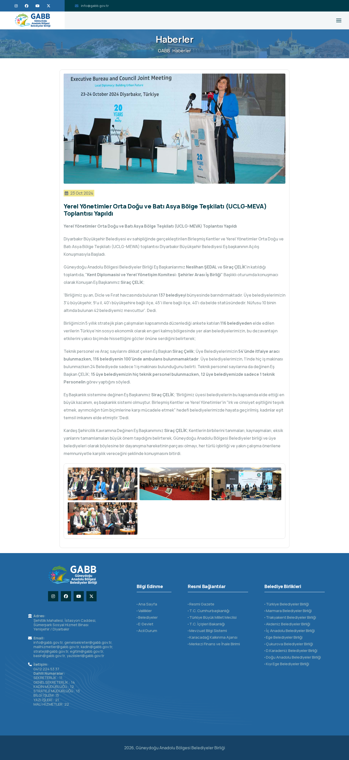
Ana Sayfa (147, 604)
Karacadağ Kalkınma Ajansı (213, 637)
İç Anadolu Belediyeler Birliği (290, 630)
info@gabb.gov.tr (95, 5)
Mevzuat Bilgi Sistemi (208, 630)
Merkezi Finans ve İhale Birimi (214, 644)
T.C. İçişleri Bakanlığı (207, 624)
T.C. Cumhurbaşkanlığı (209, 610)
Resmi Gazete (201, 604)
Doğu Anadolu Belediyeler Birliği (293, 657)
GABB (164, 51)
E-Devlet (145, 624)
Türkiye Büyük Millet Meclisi (213, 617)
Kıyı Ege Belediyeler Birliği (287, 664)
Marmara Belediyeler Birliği (288, 610)
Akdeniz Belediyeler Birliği (287, 624)
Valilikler (144, 610)
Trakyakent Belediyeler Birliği (290, 617)
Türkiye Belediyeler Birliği (287, 604)
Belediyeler (147, 617)
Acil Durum (147, 630)
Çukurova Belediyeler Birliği (289, 644)
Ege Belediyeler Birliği (284, 637)
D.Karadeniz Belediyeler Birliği (291, 650)
